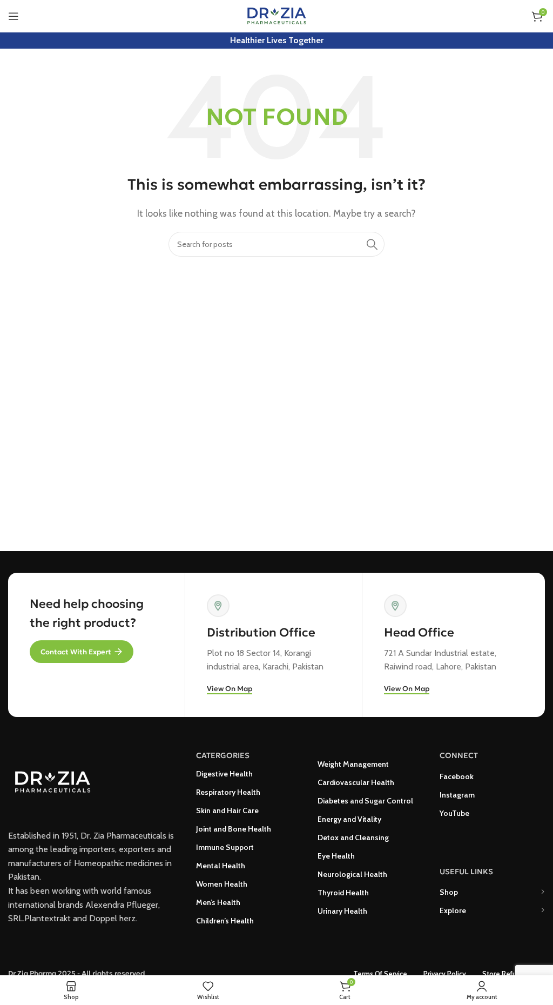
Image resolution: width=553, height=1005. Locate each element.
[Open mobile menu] (13, 16)
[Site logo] (277, 15)
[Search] (372, 244)
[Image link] (52, 780)
